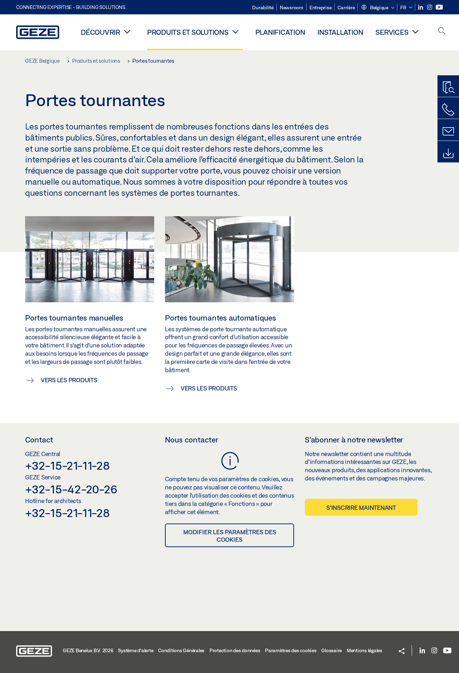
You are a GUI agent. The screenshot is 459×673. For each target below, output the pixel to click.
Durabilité (263, 7)
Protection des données (234, 650)
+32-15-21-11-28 (67, 465)
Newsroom (291, 7)
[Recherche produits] (448, 87)
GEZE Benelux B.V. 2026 (88, 650)
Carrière (346, 7)
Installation (340, 32)
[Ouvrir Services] (415, 31)
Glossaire (331, 650)
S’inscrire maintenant (361, 507)
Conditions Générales (181, 650)
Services (391, 32)
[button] (377, 8)
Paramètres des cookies (291, 650)
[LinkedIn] (421, 7)
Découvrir (100, 32)
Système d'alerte (135, 650)
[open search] (442, 31)
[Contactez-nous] (448, 109)
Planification (280, 32)
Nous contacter (191, 439)
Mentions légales (364, 650)
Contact (39, 439)
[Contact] (448, 131)
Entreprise (320, 7)
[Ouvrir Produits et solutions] (235, 31)
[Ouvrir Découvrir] (127, 31)
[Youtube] (439, 7)
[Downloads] (448, 153)
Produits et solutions (187, 32)
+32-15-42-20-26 (71, 489)
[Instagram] (430, 7)
